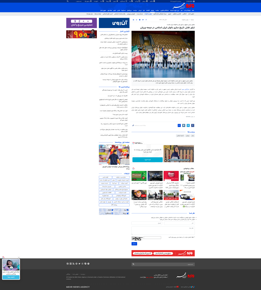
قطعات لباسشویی (106, 193)
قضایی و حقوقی (177, 14)
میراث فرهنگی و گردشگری (160, 14)
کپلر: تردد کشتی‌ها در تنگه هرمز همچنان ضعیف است (113, 111)
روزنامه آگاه (114, 205)
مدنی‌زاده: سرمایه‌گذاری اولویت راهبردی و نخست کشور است (113, 64)
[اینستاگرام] (82, 263)
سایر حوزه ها (90, 14)
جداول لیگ (87, 1)
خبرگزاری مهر (186, 89)
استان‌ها (123, 10)
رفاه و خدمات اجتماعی (119, 14)
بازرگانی (68, 274)
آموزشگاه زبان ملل (106, 199)
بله (130, 1)
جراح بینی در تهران (121, 177)
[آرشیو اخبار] (70, 263)
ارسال (134, 244)
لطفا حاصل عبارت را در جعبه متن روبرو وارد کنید (182, 237)
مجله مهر (109, 10)
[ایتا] (67, 263)
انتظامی (184, 14)
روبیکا (107, 1)
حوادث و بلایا (98, 14)
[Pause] (165, 160)
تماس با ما (75, 274)
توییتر (114, 1)
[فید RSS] (73, 263)
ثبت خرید (148, 159)
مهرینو (109, 202)
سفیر (113, 180)
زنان (193, 136)
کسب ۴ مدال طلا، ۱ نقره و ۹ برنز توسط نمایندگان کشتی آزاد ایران (114, 91)
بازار (144, 10)
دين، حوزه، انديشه (174, 10)
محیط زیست (140, 14)
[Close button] (19, 257)
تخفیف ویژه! (11, 277)
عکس (118, 10)
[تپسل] (133, 143)
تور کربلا (114, 183)
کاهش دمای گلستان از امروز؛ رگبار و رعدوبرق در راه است (114, 125)
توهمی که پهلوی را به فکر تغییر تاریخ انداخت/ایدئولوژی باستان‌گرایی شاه (113, 101)
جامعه (152, 10)
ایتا (101, 1)
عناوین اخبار (191, 14)
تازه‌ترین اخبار (124, 31)
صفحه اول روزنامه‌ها (122, 142)
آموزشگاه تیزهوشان (121, 196)
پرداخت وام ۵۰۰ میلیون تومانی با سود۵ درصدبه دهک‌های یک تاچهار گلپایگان (115, 81)
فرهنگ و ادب (187, 10)
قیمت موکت (124, 183)
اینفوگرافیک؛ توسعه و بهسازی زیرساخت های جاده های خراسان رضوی (113, 49)
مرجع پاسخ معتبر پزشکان (121, 190)
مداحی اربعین (122, 186)
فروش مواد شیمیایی (106, 190)
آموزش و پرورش (131, 14)
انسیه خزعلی (180, 136)
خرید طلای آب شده (105, 180)
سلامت (157, 10)
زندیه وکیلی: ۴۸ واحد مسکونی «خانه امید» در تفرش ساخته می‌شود (113, 58)
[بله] (85, 263)
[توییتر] (79, 263)
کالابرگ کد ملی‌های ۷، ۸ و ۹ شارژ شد (117, 96)
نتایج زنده (96, 1)
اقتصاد (148, 10)
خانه (193, 10)
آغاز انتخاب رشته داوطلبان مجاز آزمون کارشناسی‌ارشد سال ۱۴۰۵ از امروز (113, 136)
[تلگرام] (88, 263)
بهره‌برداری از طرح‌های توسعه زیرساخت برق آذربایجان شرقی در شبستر (113, 75)
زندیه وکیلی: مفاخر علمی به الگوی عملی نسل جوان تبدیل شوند (114, 69)
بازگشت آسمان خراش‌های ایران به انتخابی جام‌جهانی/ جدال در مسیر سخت (113, 106)
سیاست (135, 10)
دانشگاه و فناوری (164, 10)
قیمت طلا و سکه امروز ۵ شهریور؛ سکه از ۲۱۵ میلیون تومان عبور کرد (113, 119)
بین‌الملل (129, 10)
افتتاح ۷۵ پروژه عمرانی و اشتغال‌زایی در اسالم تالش (113, 35)
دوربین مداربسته (106, 186)
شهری (169, 14)
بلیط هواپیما (105, 196)
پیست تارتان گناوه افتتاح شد (120, 53)
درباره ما (83, 274)
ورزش (139, 10)
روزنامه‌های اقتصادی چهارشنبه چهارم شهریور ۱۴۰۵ (115, 167)
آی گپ (136, 1)
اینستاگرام (122, 1)
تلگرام (151, 1)
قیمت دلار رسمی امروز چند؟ (120, 115)
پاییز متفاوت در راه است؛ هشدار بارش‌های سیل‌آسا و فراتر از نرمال (113, 131)
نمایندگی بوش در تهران (121, 199)
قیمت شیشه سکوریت (123, 180)
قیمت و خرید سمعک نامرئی (121, 202)
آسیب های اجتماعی (108, 14)
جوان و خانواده (148, 14)
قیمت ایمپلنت (122, 193)
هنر (181, 10)
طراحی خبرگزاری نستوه (186, 287)
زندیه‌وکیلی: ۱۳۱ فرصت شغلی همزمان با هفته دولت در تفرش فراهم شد (113, 43)
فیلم (114, 10)
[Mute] (168, 160)
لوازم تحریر (105, 177)
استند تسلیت (104, 183)
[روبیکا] (76, 263)
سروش (144, 1)
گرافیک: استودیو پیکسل (171, 287)
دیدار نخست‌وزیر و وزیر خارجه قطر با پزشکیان (116, 38)
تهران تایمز (102, 202)
